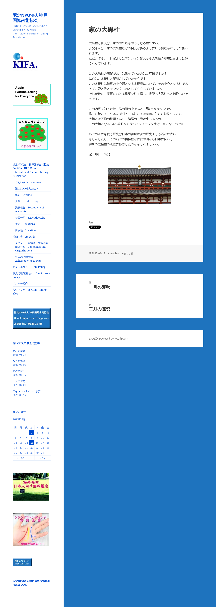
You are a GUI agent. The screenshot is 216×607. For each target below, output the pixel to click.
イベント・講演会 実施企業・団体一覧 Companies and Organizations (33, 246)
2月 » (43, 458)
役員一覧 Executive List (30, 217)
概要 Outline (23, 195)
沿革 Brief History (27, 201)
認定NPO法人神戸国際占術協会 (30, 17)
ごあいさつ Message (28, 182)
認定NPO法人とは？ (26, 188)
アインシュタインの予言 (26, 391)
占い (126, 253)
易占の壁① (19, 371)
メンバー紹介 (20, 283)
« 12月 (21, 458)
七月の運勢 (19, 381)
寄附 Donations (25, 224)
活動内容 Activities (25, 236)
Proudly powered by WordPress (108, 338)
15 (31, 442)
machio (114, 253)
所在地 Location (25, 230)
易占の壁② (19, 351)
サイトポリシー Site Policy (29, 267)
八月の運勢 (19, 361)
